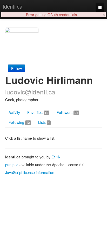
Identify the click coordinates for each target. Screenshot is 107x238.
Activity (14, 112)
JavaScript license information (29, 172)
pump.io (11, 164)
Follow (16, 68)
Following (19, 122)
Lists (44, 122)
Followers (67, 112)
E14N (56, 156)
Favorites (37, 112)
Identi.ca (12, 6)
